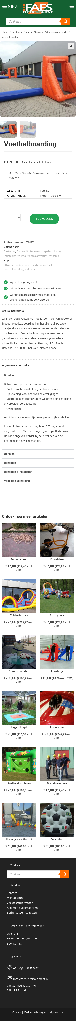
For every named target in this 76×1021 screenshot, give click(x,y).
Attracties (28, 32)
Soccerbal (57, 839)
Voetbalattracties (37, 256)
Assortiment (16, 32)
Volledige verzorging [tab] (17, 480)
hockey (19, 265)
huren (27, 265)
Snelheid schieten (19, 783)
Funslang (57, 671)
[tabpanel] (38, 414)
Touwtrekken (19, 559)
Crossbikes (57, 559)
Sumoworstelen (19, 671)
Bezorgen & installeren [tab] (18, 471)
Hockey (57, 251)
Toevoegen (44, 219)
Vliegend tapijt (19, 727)
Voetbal (21, 256)
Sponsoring (14, 943)
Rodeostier (57, 727)
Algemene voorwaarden (22, 908)
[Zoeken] (65, 21)
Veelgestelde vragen (20, 903)
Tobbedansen (19, 615)
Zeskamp (39, 32)
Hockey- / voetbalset (19, 839)
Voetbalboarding (13, 269)
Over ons (13, 933)
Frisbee (20, 251)
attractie (9, 265)
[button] (71, 46)
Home (5, 32)
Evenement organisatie (22, 938)
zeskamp (30, 269)
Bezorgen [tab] (10, 462)
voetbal (47, 265)
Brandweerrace (57, 783)
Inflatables (10, 256)
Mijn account (15, 898)
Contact (12, 893)
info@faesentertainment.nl (31, 979)
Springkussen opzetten (22, 912)
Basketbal (9, 251)
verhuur (37, 265)
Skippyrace (57, 615)
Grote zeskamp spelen (57, 32)
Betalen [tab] (9, 375)
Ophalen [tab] (9, 453)
